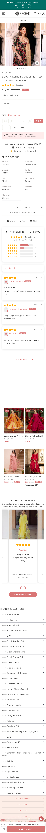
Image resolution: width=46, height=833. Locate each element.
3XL (6, 127)
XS (5, 121)
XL (30, 121)
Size (4, 115)
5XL (22, 127)
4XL (14, 127)
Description (23, 207)
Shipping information (23, 213)
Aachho (6, 73)
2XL (38, 121)
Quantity (7, 103)
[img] (10, 277)
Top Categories (22, 798)
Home (22, 20)
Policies (22, 816)
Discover (22, 804)
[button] (8, 85)
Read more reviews (22, 594)
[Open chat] (41, 818)
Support (22, 810)
